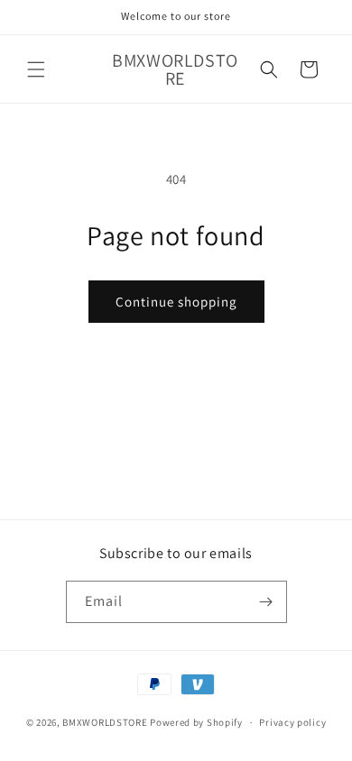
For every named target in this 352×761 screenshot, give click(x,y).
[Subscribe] (266, 602)
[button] (36, 69)
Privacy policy (292, 722)
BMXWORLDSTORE (104, 722)
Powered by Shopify (196, 722)
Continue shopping (176, 301)
